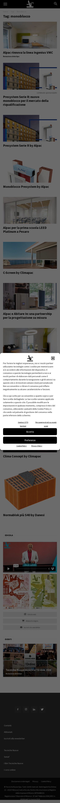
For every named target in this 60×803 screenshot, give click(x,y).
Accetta (30, 431)
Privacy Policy (36, 446)
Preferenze (30, 440)
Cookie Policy (21, 446)
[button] (52, 358)
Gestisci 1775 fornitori (23, 424)
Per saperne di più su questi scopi (45, 424)
